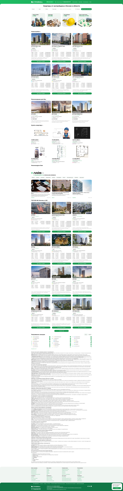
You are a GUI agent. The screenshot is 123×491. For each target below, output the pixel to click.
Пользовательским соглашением (62, 487)
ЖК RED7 (33, 215)
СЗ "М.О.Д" (57, 47)
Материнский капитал (65, 469)
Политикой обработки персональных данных (74, 487)
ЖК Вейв (54, 279)
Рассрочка (63, 471)
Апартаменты (79, 479)
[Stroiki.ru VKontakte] (89, 486)
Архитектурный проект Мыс (58, 215)
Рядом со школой (49, 479)
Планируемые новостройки (35, 480)
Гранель (78, 47)
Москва (78, 470)
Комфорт (48, 470)
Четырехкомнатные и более (35, 474)
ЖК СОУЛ (33, 279)
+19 (69, 112)
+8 (49, 112)
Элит (47, 474)
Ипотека (53, 177)
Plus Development (79, 216)
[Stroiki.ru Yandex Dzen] (91, 486)
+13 (90, 245)
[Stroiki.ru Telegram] (88, 486)
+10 (48, 309)
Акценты (75, 215)
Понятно (116, 488)
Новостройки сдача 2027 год (66, 478)
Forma (36, 280)
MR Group (57, 216)
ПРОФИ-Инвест (58, 312)
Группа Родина (58, 248)
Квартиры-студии (34, 469)
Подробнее (116, 486)
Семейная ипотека (65, 470)
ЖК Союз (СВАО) (56, 247)
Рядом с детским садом (50, 480)
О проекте (41, 483)
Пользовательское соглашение (71, 483)
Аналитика (42, 177)
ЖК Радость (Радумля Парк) (58, 46)
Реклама (45, 483)
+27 (48, 44)
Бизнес (48, 471)
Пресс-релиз (82, 177)
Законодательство (70, 177)
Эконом (48, 469)
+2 (69, 245)
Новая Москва (79, 471)
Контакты (48, 483)
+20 (90, 309)
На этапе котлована (34, 478)
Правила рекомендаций (80, 483)
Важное (33, 177)
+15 (90, 112)
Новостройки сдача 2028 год (66, 479)
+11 (69, 309)
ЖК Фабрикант (55, 311)
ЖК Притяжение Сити (77, 46)
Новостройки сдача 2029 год (66, 480)
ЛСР (57, 280)
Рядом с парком (49, 478)
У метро (78, 469)
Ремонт (64, 177)
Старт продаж (33, 479)
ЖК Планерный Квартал (78, 76)
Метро (86, 334)
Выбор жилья (48, 177)
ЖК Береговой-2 (35, 76)
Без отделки (79, 478)
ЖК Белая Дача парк (36, 46)
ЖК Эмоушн (75, 247)
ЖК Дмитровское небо (36, 311)
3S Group (78, 280)
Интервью (76, 177)
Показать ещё (61, 330)
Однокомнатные (33, 470)
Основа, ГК (37, 216)
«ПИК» (37, 47)
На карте (78, 474)
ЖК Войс (75, 279)
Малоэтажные (79, 480)
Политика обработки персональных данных (58, 483)
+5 (69, 44)
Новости (37, 177)
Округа (90, 334)
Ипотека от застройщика (66, 474)
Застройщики (59, 177)
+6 (90, 44)
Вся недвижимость (36, 483)
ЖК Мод (33, 247)
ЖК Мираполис (76, 311)
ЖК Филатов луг (55, 76)
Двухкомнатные (33, 471)
